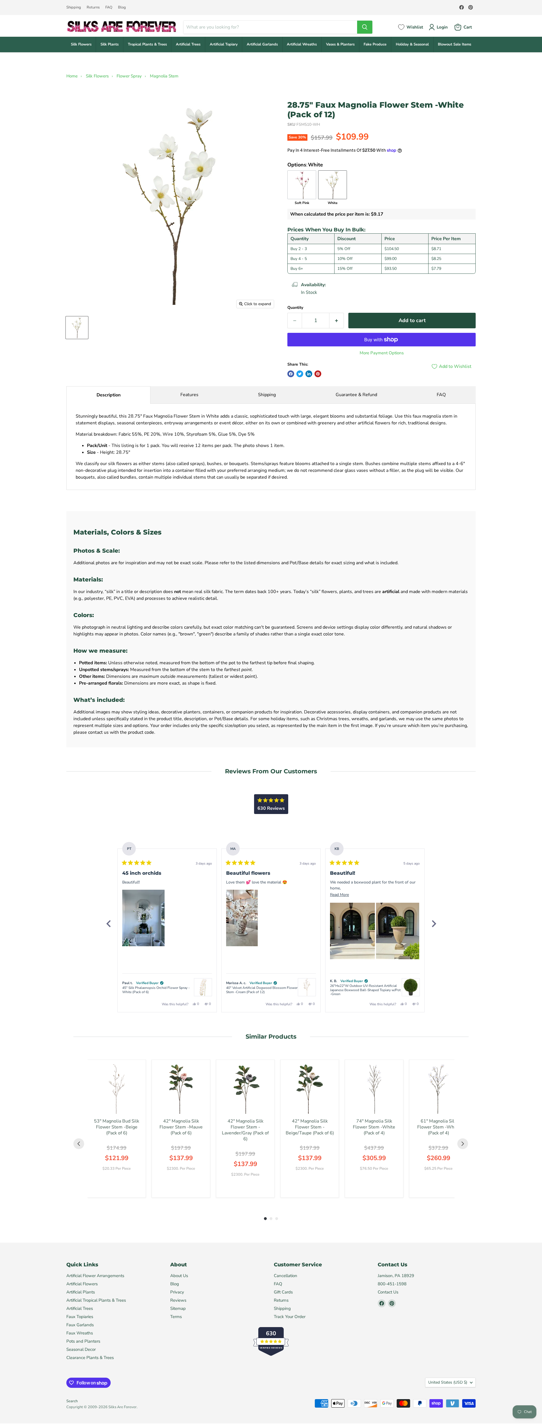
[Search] (364, 27)
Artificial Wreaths (302, 44)
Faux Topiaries (79, 1316)
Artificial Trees (188, 44)
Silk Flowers (81, 44)
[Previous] (108, 923)
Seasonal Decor (81, 1349)
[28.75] (77, 327)
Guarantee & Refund (356, 395)
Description (109, 395)
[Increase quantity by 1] (336, 320)
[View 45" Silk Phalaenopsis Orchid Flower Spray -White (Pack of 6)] (203, 987)
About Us (179, 1275)
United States (447, 1382)
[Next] (433, 923)
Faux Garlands (80, 1325)
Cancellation (285, 1275)
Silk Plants (109, 44)
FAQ (108, 7)
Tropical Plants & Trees (147, 44)
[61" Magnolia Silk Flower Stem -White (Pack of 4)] (438, 1089)
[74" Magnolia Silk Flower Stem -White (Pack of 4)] (374, 1089)
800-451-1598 (392, 1284)
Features (189, 395)
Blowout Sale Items (454, 44)
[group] (116, 1129)
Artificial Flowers (82, 1284)
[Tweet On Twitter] (299, 373)
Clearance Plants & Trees (90, 1357)
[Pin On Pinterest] (317, 373)
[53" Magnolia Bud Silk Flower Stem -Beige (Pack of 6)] (116, 1089)
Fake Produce (375, 44)
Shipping (73, 7)
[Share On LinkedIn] (308, 373)
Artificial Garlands (262, 44)
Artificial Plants (80, 1292)
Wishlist (414, 27)
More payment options (382, 353)
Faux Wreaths (79, 1333)
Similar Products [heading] (271, 1036)
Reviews (178, 1300)
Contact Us (388, 1292)
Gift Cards (283, 1292)
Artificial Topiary (224, 44)
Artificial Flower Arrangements (95, 1275)
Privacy (177, 1292)
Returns (93, 7)
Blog (122, 7)
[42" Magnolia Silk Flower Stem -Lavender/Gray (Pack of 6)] (245, 1089)
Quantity (295, 307)
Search (72, 1401)
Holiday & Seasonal (412, 44)
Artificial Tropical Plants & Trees (96, 1300)
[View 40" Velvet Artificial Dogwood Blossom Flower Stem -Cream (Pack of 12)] (307, 987)
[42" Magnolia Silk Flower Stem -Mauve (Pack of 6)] (181, 1089)
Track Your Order (289, 1316)
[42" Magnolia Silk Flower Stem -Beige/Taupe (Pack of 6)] (310, 1089)
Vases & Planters (340, 44)
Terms (176, 1316)
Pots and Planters (83, 1341)
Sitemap (178, 1308)
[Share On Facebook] (290, 373)
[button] (143, 918)
